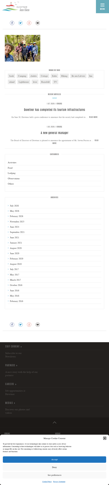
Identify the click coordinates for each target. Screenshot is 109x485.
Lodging (11, 173)
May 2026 (14, 210)
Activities (12, 162)
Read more (93, 117)
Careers (9, 384)
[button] (104, 438)
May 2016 (14, 295)
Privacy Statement (59, 481)
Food (10, 167)
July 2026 (14, 205)
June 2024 (14, 226)
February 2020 (16, 258)
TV (55, 81)
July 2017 (14, 269)
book (11, 75)
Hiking (64, 75)
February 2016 (16, 301)
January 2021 (16, 242)
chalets (34, 75)
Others (59, 104)
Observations (14, 178)
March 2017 (15, 279)
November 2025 (17, 221)
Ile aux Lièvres (78, 75)
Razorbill (45, 81)
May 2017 (14, 274)
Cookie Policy (47, 481)
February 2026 (16, 216)
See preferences (54, 475)
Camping (22, 75)
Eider (54, 75)
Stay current (12, 346)
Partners (10, 365)
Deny (54, 467)
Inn (90, 75)
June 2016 (14, 290)
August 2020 (16, 248)
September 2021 (17, 232)
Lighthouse (24, 81)
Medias (9, 403)
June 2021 (14, 237)
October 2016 (16, 285)
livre (35, 81)
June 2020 (14, 253)
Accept (54, 459)
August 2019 (16, 263)
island (11, 81)
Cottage (44, 75)
